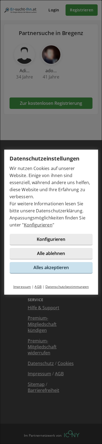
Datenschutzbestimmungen (67, 286)
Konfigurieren (38, 225)
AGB (38, 286)
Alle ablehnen (51, 253)
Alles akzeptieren (51, 267)
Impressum (22, 286)
